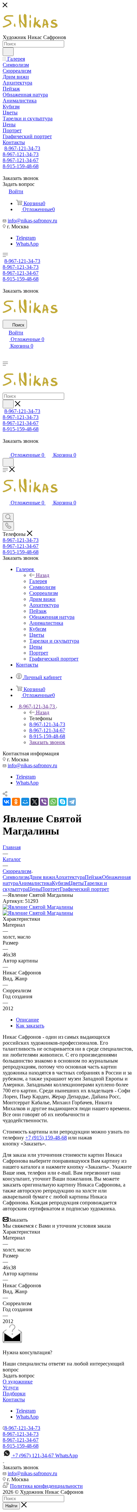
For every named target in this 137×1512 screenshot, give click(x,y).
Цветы (76, 883)
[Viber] (44, 802)
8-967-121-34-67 (21, 160)
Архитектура (70, 877)
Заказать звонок (47, 742)
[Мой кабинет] (6, 448)
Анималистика (35, 883)
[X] (35, 802)
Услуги (11, 1387)
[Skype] (63, 802)
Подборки (14, 1393)
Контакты (14, 1399)
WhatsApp (27, 244)
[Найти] (8, 51)
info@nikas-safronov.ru (32, 220)
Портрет (50, 889)
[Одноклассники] (16, 802)
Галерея (38, 581)
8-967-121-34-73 (22, 148)
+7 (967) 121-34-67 (45, 1455)
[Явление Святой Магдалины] (38, 907)
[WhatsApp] (53, 802)
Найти (11, 1505)
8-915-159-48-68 (21, 166)
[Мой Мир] (25, 802)
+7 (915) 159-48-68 (46, 1137)
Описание (27, 1019)
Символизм (16, 877)
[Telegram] (72, 802)
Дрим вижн (42, 877)
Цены (34, 889)
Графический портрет (84, 889)
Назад (42, 575)
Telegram (26, 238)
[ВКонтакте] (7, 802)
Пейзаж (93, 877)
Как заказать (30, 1025)
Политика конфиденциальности (46, 1486)
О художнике (18, 1381)
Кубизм (60, 883)
